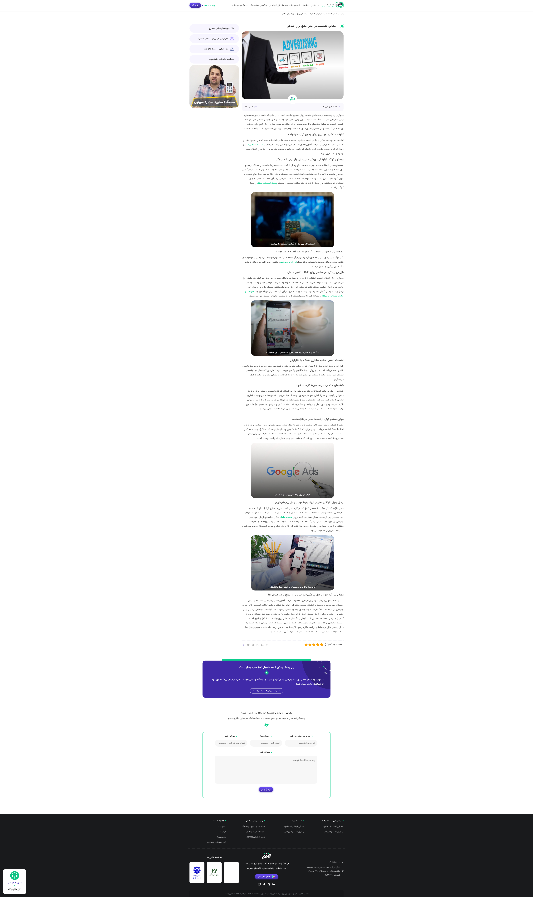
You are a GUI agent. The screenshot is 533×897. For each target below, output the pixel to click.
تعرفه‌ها (306, 5)
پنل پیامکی (315, 5)
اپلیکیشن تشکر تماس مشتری (221, 28)
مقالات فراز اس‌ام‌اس (323, 13)
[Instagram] (259, 884)
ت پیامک (284, 517)
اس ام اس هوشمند (288, 262)
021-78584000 (334, 861)
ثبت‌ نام (195, 5)
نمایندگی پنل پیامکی (240, 5)
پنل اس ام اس (338, 13)
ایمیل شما (264, 736)
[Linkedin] (274, 884)
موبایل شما (230, 736)
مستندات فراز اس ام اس (278, 5)
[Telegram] (264, 884)
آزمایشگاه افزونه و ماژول (255, 831)
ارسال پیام (266, 789)
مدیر (290, 517)
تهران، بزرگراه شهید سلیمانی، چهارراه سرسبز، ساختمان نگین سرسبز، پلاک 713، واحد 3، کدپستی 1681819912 (323, 871)
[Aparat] (269, 885)
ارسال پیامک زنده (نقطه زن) (221, 59)
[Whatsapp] (258, 645)
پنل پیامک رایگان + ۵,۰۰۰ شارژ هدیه (266, 690)
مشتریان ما (221, 836)
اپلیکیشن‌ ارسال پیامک (258, 5)
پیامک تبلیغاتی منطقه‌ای (266, 183)
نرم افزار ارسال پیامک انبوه (334, 826)
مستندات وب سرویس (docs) (253, 826)
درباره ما (223, 831)
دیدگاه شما (265, 752)
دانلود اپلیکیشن (264, 876)
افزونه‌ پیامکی (294, 5)
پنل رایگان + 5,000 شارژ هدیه (215, 49)
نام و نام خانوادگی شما (300, 736)
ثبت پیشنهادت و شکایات (216, 842)
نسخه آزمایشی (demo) (255, 836)
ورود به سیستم (209, 5)
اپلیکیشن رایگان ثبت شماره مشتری (213, 38)
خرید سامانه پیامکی (254, 144)
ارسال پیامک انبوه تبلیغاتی (334, 831)
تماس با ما (222, 826)
